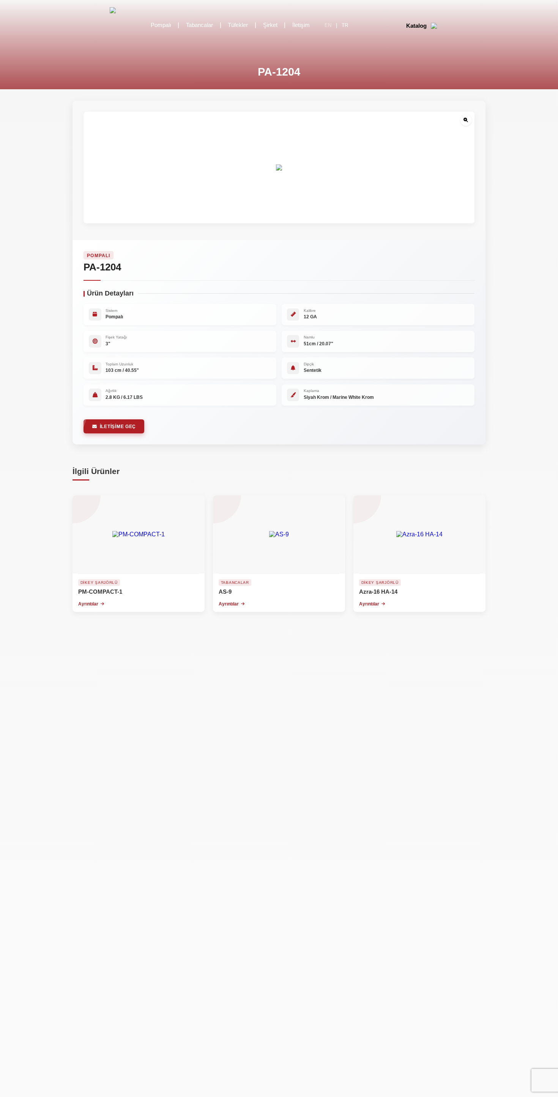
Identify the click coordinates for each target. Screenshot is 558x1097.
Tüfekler (238, 25)
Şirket (270, 25)
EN (328, 25)
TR (345, 25)
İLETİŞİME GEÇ (118, 426)
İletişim (301, 25)
